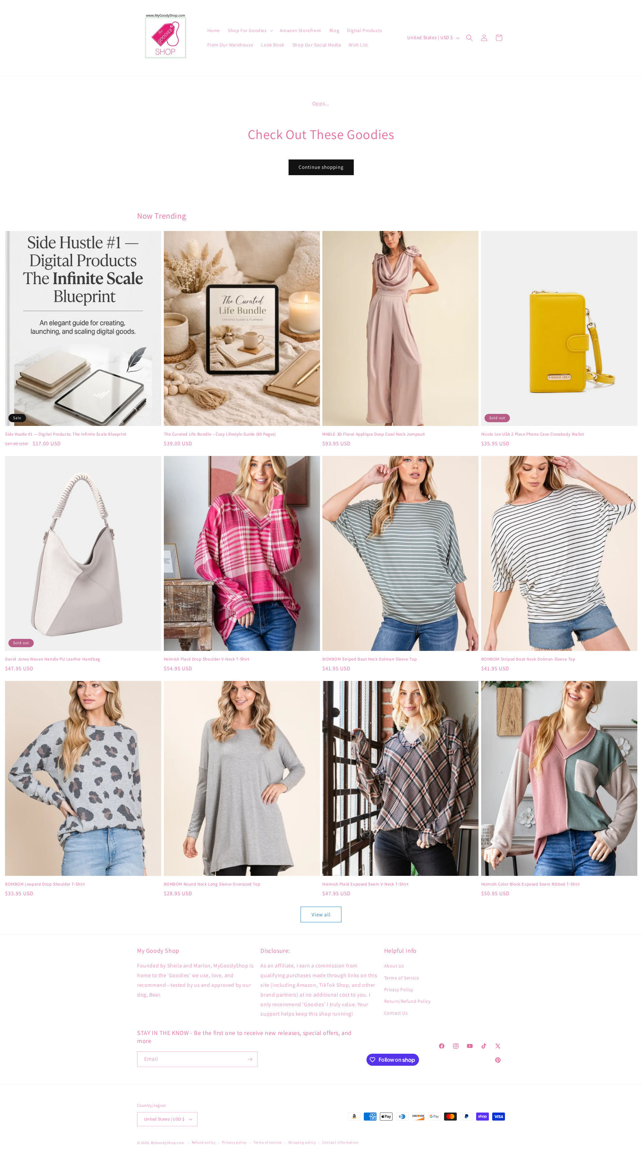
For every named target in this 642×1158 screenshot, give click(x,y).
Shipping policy (302, 1142)
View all (321, 914)
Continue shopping (321, 167)
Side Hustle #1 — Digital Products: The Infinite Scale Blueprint (65, 434)
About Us (394, 966)
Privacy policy (234, 1142)
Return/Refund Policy (407, 1001)
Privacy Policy (398, 990)
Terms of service (267, 1142)
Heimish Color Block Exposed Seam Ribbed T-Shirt (530, 884)
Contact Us (396, 1013)
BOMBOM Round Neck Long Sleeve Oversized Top (212, 884)
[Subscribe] (249, 1059)
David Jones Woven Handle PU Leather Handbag (52, 659)
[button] (250, 30)
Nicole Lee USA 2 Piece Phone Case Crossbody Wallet (532, 434)
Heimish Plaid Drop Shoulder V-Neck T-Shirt (206, 659)
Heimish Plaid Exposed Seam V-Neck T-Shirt (365, 884)
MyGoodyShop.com (168, 1142)
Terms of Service (401, 978)
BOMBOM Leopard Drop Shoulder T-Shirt (45, 884)
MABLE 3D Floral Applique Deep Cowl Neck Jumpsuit (373, 434)
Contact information (340, 1142)
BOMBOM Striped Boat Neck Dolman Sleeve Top (369, 659)
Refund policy (204, 1142)
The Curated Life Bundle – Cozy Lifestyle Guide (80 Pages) (220, 434)
